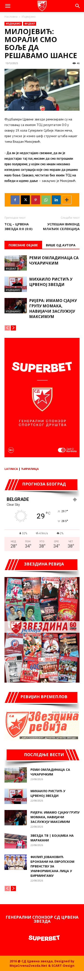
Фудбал (29, 23)
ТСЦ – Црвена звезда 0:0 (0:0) (18, 226)
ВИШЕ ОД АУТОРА (60, 245)
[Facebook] (15, 199)
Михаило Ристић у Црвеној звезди (50, 282)
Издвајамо (29, 16)
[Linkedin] (56, 199)
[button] (7, 6)
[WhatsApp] (45, 199)
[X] (25, 199)
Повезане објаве (23, 245)
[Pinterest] (35, 199)
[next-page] (13, 328)
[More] (66, 199)
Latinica (11, 469)
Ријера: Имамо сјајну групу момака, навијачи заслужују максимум (53, 308)
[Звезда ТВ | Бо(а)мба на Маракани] (15, 841)
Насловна (10, 16)
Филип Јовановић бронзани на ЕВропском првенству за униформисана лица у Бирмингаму (52, 866)
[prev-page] (7, 328)
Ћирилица (30, 469)
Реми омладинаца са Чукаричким (54, 260)
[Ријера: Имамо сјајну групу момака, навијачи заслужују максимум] (15, 305)
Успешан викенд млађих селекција (61, 226)
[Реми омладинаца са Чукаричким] (15, 263)
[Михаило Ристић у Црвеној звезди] (15, 284)
